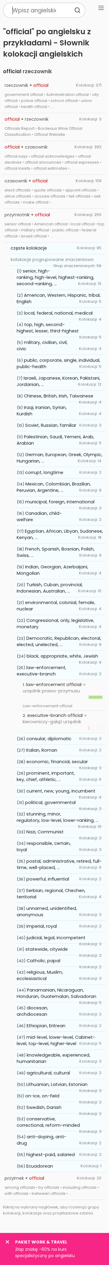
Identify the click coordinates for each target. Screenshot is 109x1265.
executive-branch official (55, 715)
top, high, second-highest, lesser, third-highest (48, 328)
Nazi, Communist (45, 832)
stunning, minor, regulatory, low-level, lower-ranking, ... (57, 817)
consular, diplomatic (48, 739)
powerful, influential (47, 879)
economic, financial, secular (57, 762)
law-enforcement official (53, 685)
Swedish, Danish (43, 1107)
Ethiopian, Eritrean (46, 1026)
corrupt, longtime (44, 472)
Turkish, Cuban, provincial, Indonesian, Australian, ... (50, 588)
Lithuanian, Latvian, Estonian (57, 1084)
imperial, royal (41, 926)
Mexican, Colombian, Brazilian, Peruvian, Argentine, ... (54, 487)
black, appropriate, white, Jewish (62, 656)
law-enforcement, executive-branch (41, 671)
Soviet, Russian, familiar (50, 425)
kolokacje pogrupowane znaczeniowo (52, 260)
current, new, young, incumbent (60, 791)
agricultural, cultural (48, 1073)
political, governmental (50, 802)
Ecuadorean (39, 1166)
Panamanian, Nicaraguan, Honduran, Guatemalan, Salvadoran (56, 993)
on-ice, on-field (42, 1096)
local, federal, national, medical (58, 313)
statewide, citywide (46, 949)
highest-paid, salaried (50, 1155)
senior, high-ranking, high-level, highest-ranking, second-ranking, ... (55, 277)
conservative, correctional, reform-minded (48, 1122)
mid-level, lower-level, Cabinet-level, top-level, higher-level (56, 1040)
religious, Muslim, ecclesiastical (40, 975)
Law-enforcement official (47, 706)
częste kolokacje (29, 248)
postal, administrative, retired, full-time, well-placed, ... (59, 864)
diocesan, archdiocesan (32, 1011)
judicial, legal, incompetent (56, 938)
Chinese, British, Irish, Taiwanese (58, 396)
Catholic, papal (43, 961)
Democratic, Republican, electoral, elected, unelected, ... (59, 641)
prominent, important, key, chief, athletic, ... (46, 776)
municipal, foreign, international (59, 502)
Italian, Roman (41, 750)
